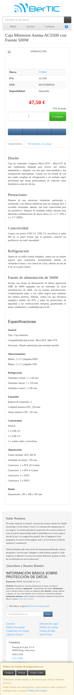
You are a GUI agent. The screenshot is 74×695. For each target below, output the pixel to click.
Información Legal (49, 623)
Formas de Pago (47, 631)
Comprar (57, 116)
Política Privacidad (15, 627)
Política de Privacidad (25, 599)
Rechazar (21, 673)
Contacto (49, 26)
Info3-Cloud (46, 634)
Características (15, 144)
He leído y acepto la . (30, 606)
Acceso (30, 26)
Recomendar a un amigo (39, 144)
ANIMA (43, 72)
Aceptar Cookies (37, 673)
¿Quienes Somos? (14, 634)
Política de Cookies (37, 690)
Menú (12, 26)
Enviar (48, 614)
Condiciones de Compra (17, 631)
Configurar (9, 673)
